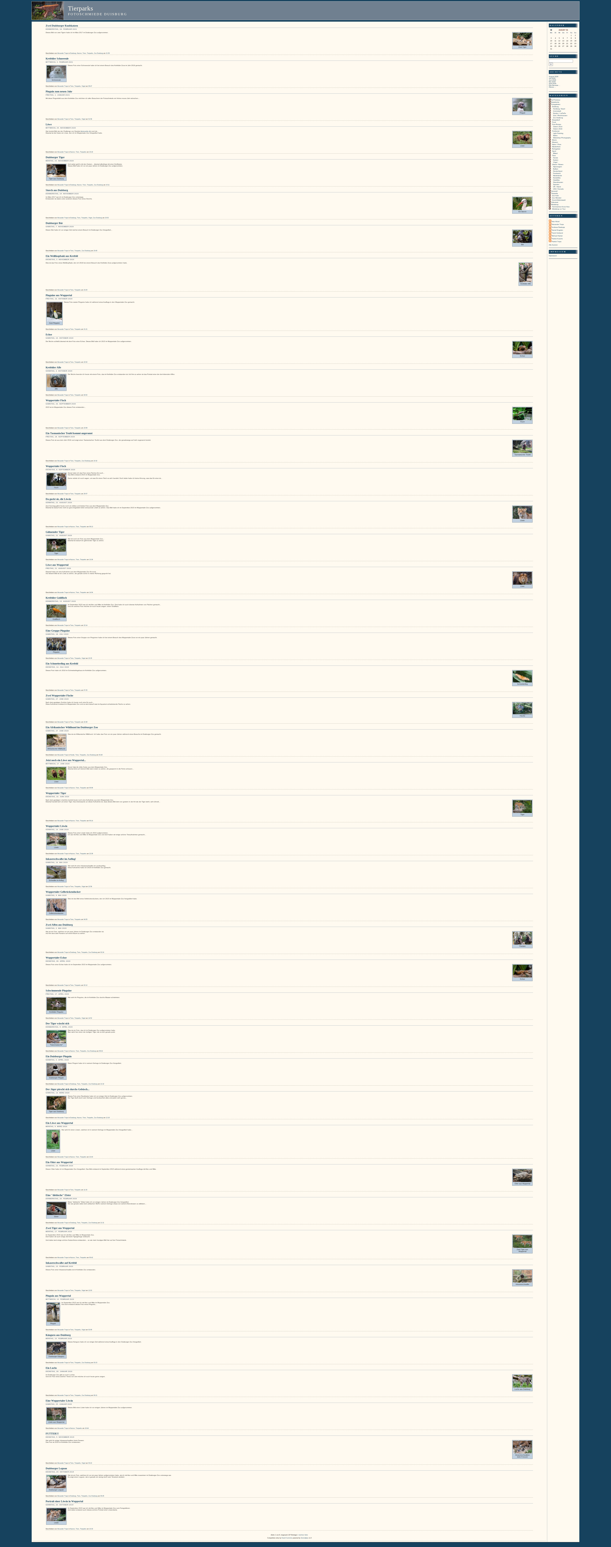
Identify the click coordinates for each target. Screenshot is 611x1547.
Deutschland (557, 171)
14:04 (91, 592)
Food (554, 122)
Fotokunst (555, 131)
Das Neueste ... (554, 85)
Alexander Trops (62, 53)
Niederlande (557, 175)
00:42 (91, 1257)
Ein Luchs (51, 1368)
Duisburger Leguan (56, 1468)
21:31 (102, 1223)
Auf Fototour (555, 100)
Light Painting (558, 133)
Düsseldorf (556, 120)
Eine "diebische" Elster (58, 1195)
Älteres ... (552, 87)
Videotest (554, 202)
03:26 (100, 755)
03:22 (90, 1463)
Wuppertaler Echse (56, 957)
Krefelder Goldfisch (56, 597)
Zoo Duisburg (98, 53)
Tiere (84, 53)
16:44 (87, 1428)
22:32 (95, 461)
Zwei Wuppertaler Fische (59, 695)
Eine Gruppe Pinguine (58, 630)
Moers (554, 140)
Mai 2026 (552, 82)
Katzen (79, 53)
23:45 (95, 250)
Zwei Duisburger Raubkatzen (62, 25)
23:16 (91, 152)
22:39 (91, 853)
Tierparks (80, 8)
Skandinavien (558, 182)
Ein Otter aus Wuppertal (59, 1162)
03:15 (95, 1362)
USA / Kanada (558, 189)
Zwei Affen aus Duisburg (59, 924)
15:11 (107, 185)
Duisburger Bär (54, 223)
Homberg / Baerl (559, 109)
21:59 (108, 53)
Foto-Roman (556, 124)
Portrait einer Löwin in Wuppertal (64, 1501)
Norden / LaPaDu (559, 113)
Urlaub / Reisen (557, 164)
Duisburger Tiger (55, 157)
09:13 (91, 526)
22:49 (85, 722)
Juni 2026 (552, 80)
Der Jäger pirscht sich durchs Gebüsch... (67, 1089)
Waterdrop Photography (562, 138)
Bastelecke (555, 102)
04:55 (85, 919)
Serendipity (304, 1538)
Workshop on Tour (558, 209)
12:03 (90, 1290)
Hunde (72, 755)
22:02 (85, 362)
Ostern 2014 (557, 126)
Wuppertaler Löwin (56, 826)
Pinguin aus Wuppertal (58, 1295)
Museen (555, 142)
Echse (49, 334)
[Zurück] (551, 30)
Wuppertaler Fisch (56, 400)
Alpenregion (557, 167)
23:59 (85, 428)
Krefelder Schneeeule (57, 58)
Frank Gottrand (557, 233)
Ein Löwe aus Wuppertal (59, 1123)
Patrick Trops (556, 241)
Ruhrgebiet (556, 149)
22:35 (90, 658)
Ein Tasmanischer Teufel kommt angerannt (69, 433)
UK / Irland (557, 187)
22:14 (85, 625)
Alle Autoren (553, 245)
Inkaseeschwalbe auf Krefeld (61, 1263)
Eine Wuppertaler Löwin (59, 1400)
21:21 (85, 329)
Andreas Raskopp (558, 227)
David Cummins (287, 1538)
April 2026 (552, 83)
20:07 (85, 494)
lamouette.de (86, 131)
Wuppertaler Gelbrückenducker (63, 891)
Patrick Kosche (557, 239)
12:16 (108, 1117)
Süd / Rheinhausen (560, 115)
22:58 (90, 886)
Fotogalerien (555, 104)
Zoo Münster (556, 198)
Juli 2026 (552, 78)
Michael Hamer (557, 236)
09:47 (90, 86)
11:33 (85, 1190)
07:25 (85, 690)
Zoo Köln (555, 195)
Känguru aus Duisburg (58, 1335)
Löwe (49, 124)
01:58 (90, 119)
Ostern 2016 (557, 129)
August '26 (563, 30)
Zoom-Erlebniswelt (558, 200)
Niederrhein (556, 147)
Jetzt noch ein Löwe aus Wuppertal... (66, 760)
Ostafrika (556, 180)
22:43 (91, 1157)
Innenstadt (557, 111)
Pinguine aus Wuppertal (59, 295)
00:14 (91, 821)
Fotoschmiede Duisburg (97, 14)
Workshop (554, 204)
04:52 (85, 395)
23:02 (107, 218)
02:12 (85, 985)
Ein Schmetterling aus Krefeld (62, 663)
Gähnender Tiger (55, 532)
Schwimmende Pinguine (59, 990)
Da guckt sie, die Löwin (58, 499)
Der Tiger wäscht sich (57, 1023)
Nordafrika (557, 178)
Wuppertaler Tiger (56, 793)
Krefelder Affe (53, 367)
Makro (555, 135)
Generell (554, 191)
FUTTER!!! (52, 1433)
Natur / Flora (556, 144)
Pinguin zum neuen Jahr (59, 91)
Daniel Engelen (557, 230)
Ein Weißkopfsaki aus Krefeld (62, 256)
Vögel (83, 86)
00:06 (91, 788)
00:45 (102, 1496)
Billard (555, 153)
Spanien (556, 184)
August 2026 (553, 76)
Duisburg (73, 53)
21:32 (102, 1084)
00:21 (95, 1395)
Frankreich (557, 173)
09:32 (101, 1051)
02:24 (102, 952)
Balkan (555, 169)
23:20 (85, 290)
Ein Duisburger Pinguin (59, 1056)
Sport (554, 151)
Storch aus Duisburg (57, 190)
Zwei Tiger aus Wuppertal (60, 1228)
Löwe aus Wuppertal (57, 565)
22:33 (91, 1529)
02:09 (90, 1329)
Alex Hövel (555, 221)
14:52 (90, 1018)
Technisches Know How (560, 207)
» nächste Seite (303, 1535)
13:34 (91, 559)
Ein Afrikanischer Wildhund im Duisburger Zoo (72, 727)
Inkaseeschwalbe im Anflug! (61, 859)
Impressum (553, 256)
